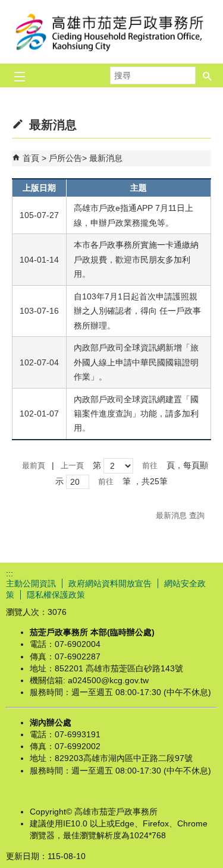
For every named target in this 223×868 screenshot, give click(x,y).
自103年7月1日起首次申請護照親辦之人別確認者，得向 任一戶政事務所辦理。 (137, 311)
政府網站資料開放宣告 (110, 583)
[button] (207, 75)
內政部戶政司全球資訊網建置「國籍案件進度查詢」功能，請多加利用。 (136, 413)
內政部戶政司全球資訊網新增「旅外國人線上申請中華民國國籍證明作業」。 (136, 362)
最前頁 (33, 465)
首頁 (31, 158)
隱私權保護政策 (56, 594)
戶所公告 (65, 158)
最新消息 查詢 (180, 515)
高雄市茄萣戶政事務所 (111, 32)
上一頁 (72, 465)
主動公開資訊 (31, 583)
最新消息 (106, 158)
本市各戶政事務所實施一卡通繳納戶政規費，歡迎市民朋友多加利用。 (136, 259)
